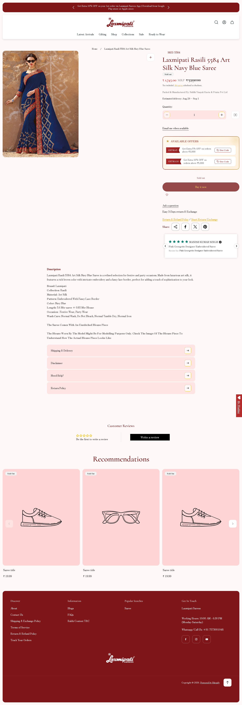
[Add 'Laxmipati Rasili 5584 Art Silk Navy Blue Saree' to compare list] (235, 115)
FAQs (71, 614)
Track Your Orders (21, 640)
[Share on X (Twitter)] (195, 227)
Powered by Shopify (210, 682)
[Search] (216, 22)
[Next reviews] (236, 246)
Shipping (179, 85)
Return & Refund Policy (175, 219)
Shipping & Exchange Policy (26, 621)
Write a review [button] (150, 437)
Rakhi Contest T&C (79, 621)
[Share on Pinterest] (205, 227)
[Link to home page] (121, 658)
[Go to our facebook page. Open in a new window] (186, 639)
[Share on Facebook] (185, 227)
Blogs (71, 608)
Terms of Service (20, 627)
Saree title (9, 570)
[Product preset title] (41, 517)
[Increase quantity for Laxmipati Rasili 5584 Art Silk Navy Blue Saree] (222, 115)
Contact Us (17, 614)
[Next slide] (168, 7)
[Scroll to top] (227, 683)
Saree (128, 608)
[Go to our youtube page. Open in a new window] (207, 639)
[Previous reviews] (165, 246)
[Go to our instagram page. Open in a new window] (196, 639)
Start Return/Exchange (204, 219)
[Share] (175, 227)
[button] (201, 246)
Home (94, 48)
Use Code (224, 150)
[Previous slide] (74, 7)
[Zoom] (151, 57)
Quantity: (167, 106)
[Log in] (224, 22)
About (14, 608)
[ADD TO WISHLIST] (166, 194)
